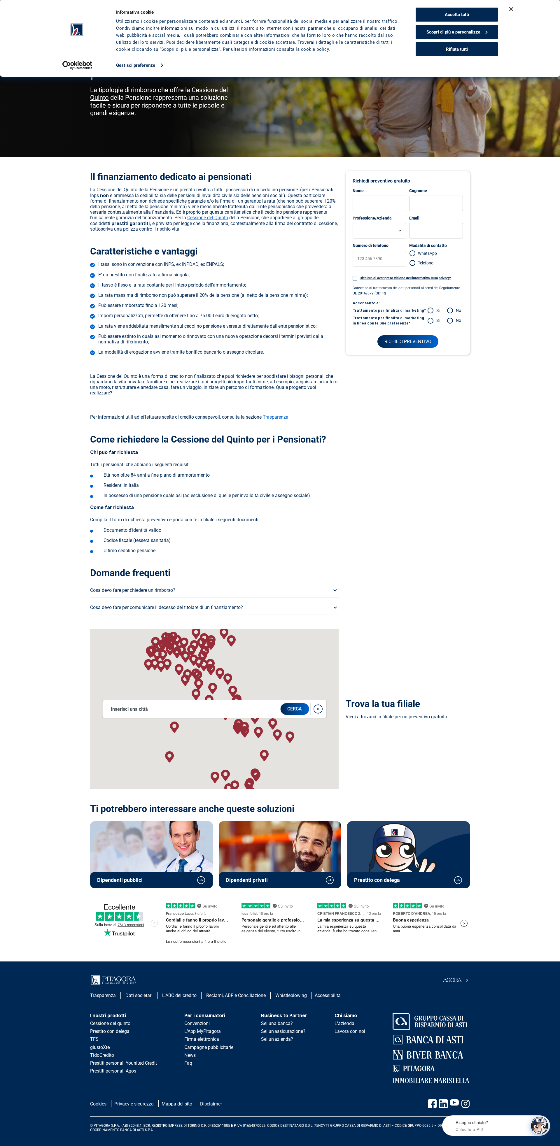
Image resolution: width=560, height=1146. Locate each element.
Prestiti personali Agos (113, 1071)
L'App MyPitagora (202, 1031)
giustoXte (100, 1047)
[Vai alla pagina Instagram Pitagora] (465, 1104)
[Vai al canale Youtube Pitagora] (454, 1103)
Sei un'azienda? (277, 1039)
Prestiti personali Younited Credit (123, 1063)
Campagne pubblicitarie (208, 1047)
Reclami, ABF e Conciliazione (236, 995)
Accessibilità (328, 995)
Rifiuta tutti (457, 49)
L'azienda (344, 1023)
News (190, 1055)
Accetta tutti (457, 14)
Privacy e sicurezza (134, 1104)
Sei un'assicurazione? (283, 1031)
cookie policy (315, 49)
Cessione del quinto (110, 1023)
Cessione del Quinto (207, 217)
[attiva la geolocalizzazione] (318, 709)
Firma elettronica (201, 1039)
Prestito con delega (110, 1031)
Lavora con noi (350, 1031)
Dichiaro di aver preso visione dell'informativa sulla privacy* (405, 278)
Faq (188, 1063)
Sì (438, 310)
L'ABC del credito (179, 995)
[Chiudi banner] (511, 9)
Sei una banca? (277, 1023)
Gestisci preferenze (135, 65)
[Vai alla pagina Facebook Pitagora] (432, 1103)
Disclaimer (211, 1104)
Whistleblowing (291, 995)
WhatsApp (427, 253)
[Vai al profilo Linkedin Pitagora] (443, 1103)
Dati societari (139, 995)
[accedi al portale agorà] (456, 980)
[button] (174, 727)
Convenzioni (197, 1023)
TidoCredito (102, 1055)
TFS (94, 1039)
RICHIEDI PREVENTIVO (407, 341)
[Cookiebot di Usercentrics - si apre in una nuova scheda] (77, 65)
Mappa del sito (177, 1104)
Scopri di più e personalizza (453, 32)
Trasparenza (275, 417)
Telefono (425, 263)
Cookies (98, 1104)
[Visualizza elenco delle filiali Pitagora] (97, 756)
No (458, 310)
